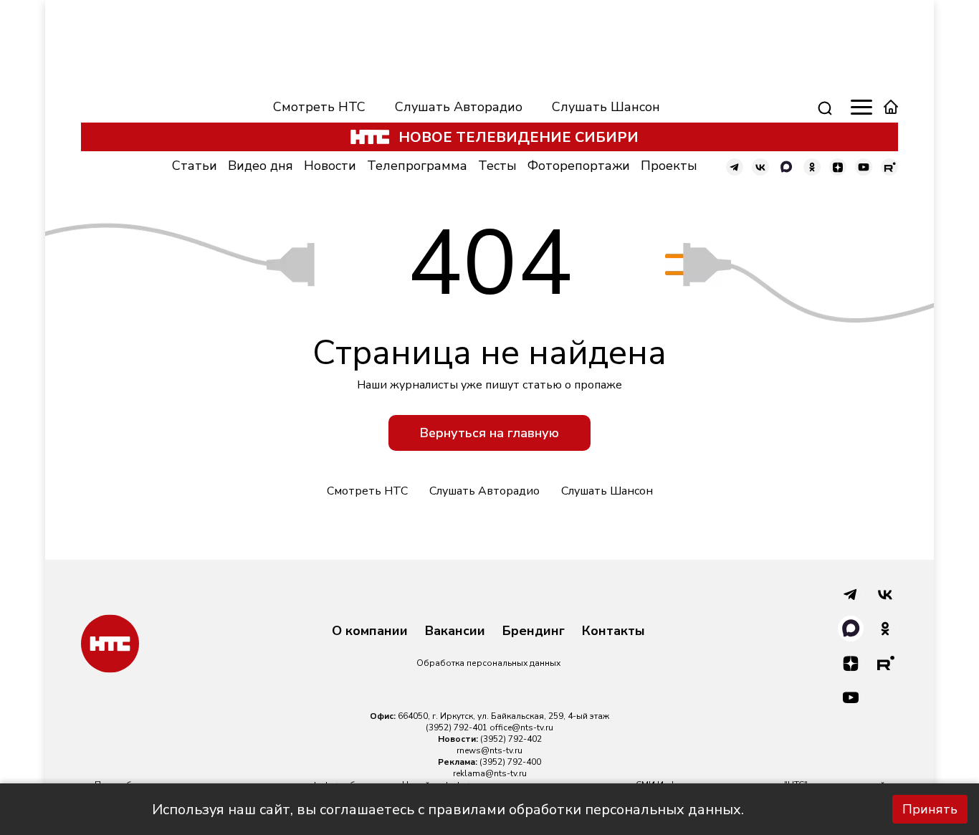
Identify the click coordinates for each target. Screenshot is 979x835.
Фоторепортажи (578, 165)
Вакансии (455, 631)
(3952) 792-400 (510, 762)
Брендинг (533, 631)
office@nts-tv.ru (521, 727)
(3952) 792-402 (511, 739)
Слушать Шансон (606, 106)
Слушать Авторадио (458, 106)
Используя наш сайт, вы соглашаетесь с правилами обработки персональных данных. (448, 809)
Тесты (497, 165)
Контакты (613, 631)
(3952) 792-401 (456, 727)
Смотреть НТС (319, 106)
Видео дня (260, 165)
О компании (370, 631)
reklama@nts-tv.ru (490, 773)
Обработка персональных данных (488, 663)
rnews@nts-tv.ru (489, 750)
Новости (330, 165)
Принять (929, 809)
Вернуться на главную (489, 433)
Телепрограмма (417, 165)
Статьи (194, 165)
